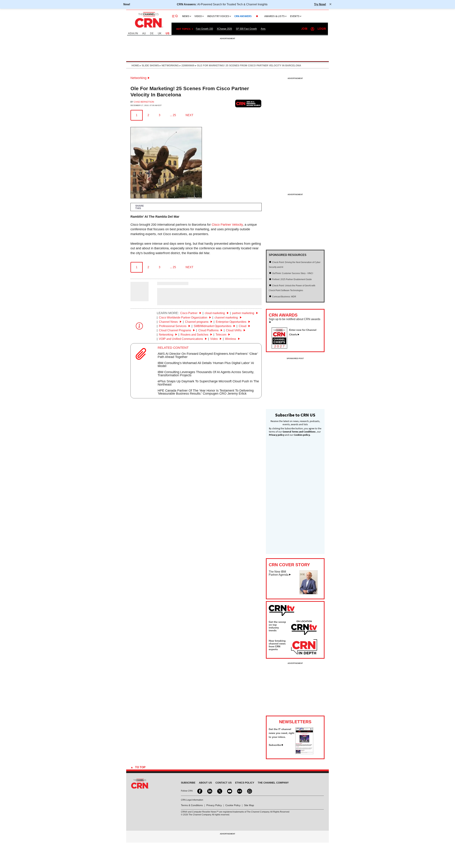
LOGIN (322, 28)
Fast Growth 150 (204, 28)
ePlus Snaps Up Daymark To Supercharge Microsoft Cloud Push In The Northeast (208, 382)
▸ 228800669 (186, 65)
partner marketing (243, 313)
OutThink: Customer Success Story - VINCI (292, 273)
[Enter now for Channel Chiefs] (281, 347)
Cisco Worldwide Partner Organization (183, 317)
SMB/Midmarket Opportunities (213, 326)
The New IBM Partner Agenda (278, 573)
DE (152, 33)
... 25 (173, 115)
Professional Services (173, 326)
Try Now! (320, 4)
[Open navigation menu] (175, 16)
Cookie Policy (232, 805)
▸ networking (169, 65)
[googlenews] (239, 791)
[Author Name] (139, 299)
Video (214, 338)
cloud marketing (215, 313)
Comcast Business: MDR (284, 296)
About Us (205, 782)
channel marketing (227, 317)
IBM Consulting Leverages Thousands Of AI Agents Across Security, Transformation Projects (206, 373)
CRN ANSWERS (243, 16)
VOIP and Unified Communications (181, 338)
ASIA (131, 33)
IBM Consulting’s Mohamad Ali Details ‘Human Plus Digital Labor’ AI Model (206, 364)
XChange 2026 (224, 28)
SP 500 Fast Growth (246, 28)
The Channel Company (273, 782)
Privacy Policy (214, 805)
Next (189, 115)
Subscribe (275, 745)
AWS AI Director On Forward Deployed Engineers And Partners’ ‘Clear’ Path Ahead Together (208, 355)
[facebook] (199, 791)
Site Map (249, 805)
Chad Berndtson (144, 102)
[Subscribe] (304, 753)
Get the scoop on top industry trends (277, 626)
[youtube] (229, 791)
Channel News (168, 321)
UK (159, 33)
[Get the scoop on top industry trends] (304, 628)
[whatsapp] (249, 791)
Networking (138, 78)
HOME (135, 65)
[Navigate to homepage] (148, 28)
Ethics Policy (244, 782)
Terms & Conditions (192, 805)
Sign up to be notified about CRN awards (294, 319)
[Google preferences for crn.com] (248, 103)
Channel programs (197, 321)
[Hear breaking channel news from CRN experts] (304, 647)
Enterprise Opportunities (231, 321)
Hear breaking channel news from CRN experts (277, 645)
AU (144, 33)
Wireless (231, 338)
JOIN (304, 28)
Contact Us (223, 782)
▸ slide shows (149, 65)
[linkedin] (209, 791)
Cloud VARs (234, 330)
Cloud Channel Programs (175, 330)
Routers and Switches (195, 334)
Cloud (243, 326)
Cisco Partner (189, 313)
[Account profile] (312, 29)
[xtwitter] (219, 791)
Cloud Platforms (208, 330)
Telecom (221, 334)
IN (136, 33)
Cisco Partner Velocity (227, 224)
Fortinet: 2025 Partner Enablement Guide (292, 279)
